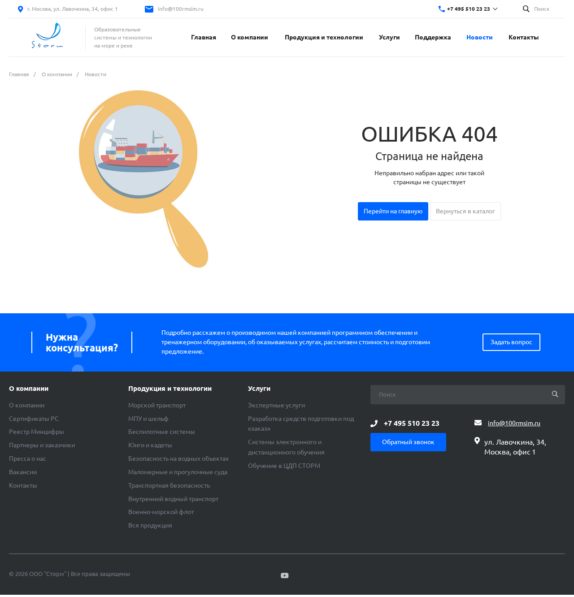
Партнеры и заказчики (42, 445)
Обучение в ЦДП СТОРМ (284, 465)
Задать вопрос (511, 342)
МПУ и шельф (148, 418)
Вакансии (23, 472)
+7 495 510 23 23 (468, 9)
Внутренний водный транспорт (173, 498)
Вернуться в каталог (465, 211)
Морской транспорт (157, 405)
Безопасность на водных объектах (178, 458)
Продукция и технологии (170, 388)
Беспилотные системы (161, 431)
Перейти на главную (393, 211)
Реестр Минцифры (36, 431)
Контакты (23, 485)
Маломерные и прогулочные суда (177, 472)
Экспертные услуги (276, 405)
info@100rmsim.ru (181, 9)
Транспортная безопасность (169, 485)
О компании (28, 388)
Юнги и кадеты (150, 445)
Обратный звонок (408, 442)
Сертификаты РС (34, 418)
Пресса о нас (27, 458)
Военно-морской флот (161, 511)
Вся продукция (150, 525)
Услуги (259, 388)
